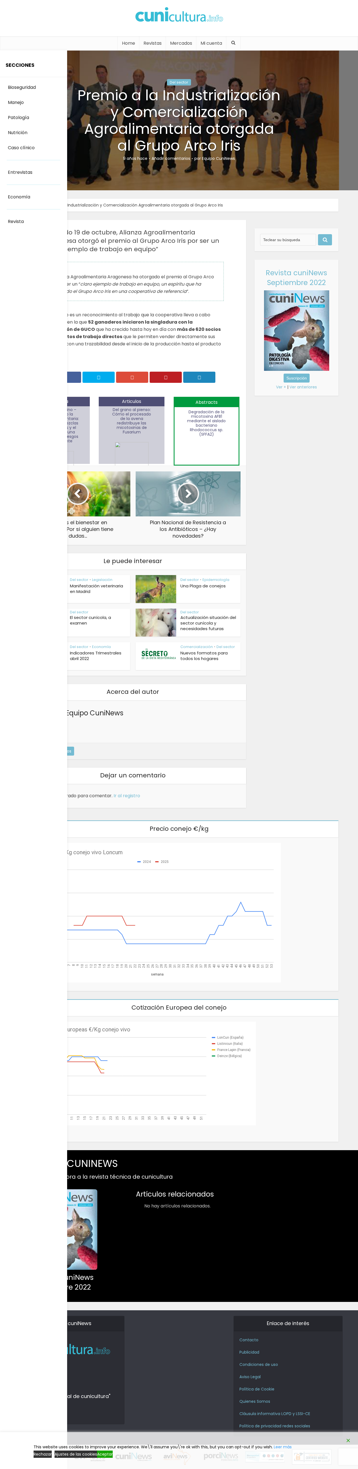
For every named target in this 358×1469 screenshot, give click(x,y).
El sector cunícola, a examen (90, 620)
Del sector (179, 82)
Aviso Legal (250, 1377)
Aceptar (105, 1454)
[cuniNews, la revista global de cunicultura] (179, 15)
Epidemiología (215, 579)
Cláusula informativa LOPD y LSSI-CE (274, 1413)
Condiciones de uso (258, 1364)
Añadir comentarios (171, 158)
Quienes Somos (254, 1401)
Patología (18, 117)
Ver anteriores (303, 387)
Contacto (248, 1340)
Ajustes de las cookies (76, 1454)
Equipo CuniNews (218, 158)
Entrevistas (20, 172)
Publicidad (249, 1352)
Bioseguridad (22, 87)
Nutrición (17, 132)
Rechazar (43, 1454)
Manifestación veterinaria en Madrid (96, 588)
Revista (16, 221)
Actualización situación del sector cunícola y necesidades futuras (208, 623)
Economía (101, 646)
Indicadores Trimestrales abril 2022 (95, 655)
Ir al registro (127, 795)
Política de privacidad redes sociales (274, 1426)
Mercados (181, 43)
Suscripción (296, 378)
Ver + (281, 387)
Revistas (152, 43)
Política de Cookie (256, 1389)
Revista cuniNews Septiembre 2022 (296, 278)
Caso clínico (21, 147)
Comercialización (196, 646)
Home (128, 43)
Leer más (283, 1447)
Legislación (102, 579)
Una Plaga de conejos (203, 586)
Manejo (16, 102)
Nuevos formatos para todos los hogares (204, 655)
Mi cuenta (211, 43)
